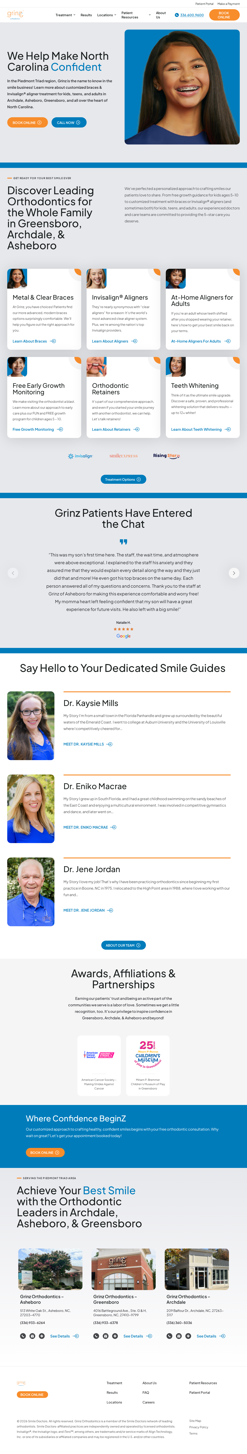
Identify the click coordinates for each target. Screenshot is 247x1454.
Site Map (195, 1421)
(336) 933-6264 (32, 1323)
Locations (114, 1402)
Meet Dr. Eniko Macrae (85, 827)
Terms (193, 1433)
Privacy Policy (198, 1427)
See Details (60, 1336)
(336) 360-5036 (179, 1323)
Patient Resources (203, 1383)
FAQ (145, 1393)
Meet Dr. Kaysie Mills (83, 744)
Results (112, 1393)
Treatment (114, 1383)
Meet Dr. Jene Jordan (84, 910)
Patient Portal (199, 1393)
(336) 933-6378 (105, 1323)
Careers (148, 1402)
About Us (149, 1383)
